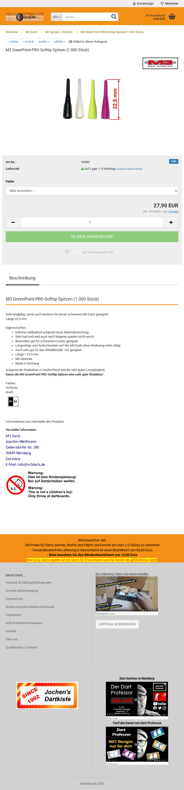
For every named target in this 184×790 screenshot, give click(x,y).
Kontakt (11, 631)
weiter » (44, 41)
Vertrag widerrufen (117, 624)
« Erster (13, 41)
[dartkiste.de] (25, 16)
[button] (13, 222)
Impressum (13, 615)
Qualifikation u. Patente (21, 647)
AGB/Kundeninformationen (24, 623)
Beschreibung (22, 277)
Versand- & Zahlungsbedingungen (29, 582)
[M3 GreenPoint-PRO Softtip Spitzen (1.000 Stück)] (92, 93)
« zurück (28, 41)
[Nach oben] (171, 783)
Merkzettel (171, 3)
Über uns (12, 639)
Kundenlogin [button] (145, 3)
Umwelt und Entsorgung (22, 590)
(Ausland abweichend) (129, 169)
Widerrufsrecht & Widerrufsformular (30, 607)
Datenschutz (14, 599)
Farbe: (10, 181)
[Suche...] (113, 17)
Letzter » (59, 41)
